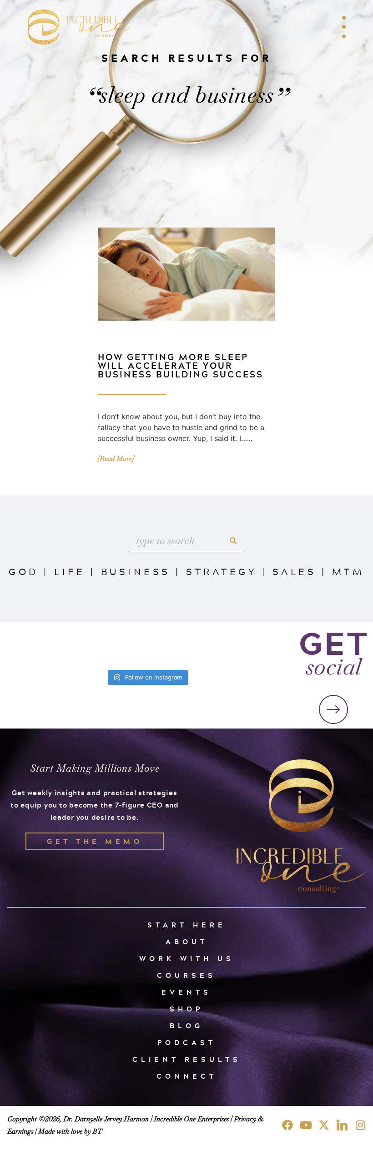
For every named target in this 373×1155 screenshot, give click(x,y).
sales (294, 571)
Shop (186, 1009)
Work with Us (186, 958)
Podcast (186, 1042)
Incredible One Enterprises (191, 1119)
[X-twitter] (323, 1125)
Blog (186, 1025)
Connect (186, 1076)
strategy (221, 571)
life (69, 571)
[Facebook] (287, 1125)
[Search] (233, 541)
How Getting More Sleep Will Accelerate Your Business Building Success (180, 365)
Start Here (186, 925)
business (136, 571)
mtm (348, 571)
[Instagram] (360, 1125)
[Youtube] (305, 1125)
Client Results (186, 1059)
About (187, 941)
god (24, 571)
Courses (186, 975)
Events (186, 992)
